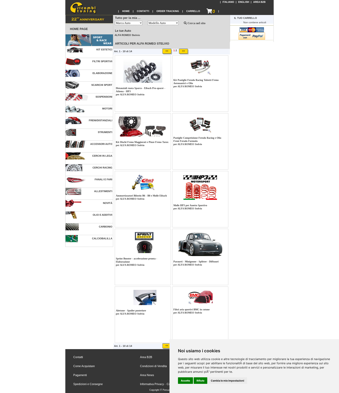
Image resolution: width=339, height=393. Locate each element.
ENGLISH (243, 2)
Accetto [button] (185, 380)
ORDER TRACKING (167, 11)
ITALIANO (228, 2)
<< (167, 51)
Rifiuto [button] (200, 380)
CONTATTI (143, 11)
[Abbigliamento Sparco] (89, 40)
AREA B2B (259, 2)
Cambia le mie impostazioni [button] (227, 380)
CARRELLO (193, 11)
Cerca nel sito (196, 23)
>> (183, 51)
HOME (126, 11)
